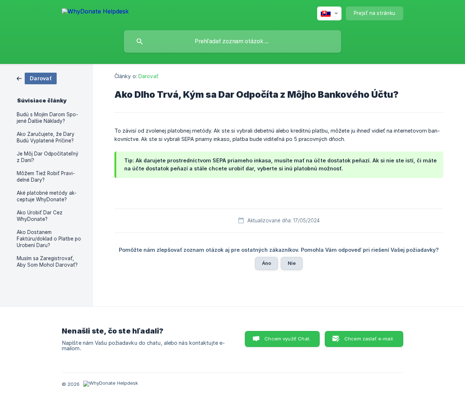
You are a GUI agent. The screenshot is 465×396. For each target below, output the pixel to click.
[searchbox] (232, 41)
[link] (37, 77)
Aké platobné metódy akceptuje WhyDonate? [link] (47, 196)
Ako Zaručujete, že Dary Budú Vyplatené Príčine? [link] (45, 137)
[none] (95, 13)
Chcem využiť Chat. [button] (287, 339)
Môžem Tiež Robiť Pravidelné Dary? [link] (46, 176)
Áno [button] (266, 263)
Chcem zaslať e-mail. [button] (369, 339)
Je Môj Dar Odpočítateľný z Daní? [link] (47, 157)
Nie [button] (292, 263)
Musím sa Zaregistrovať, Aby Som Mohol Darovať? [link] (47, 261)
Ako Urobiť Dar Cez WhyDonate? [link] (39, 216)
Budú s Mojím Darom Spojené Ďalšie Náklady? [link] (47, 118)
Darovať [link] (148, 76)
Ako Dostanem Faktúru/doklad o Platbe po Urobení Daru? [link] (49, 238)
